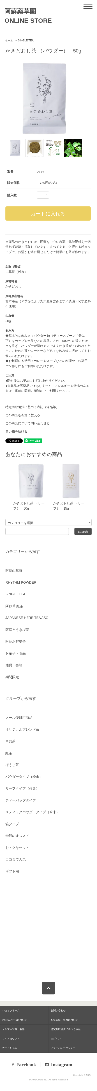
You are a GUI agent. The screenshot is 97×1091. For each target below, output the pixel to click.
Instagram (61, 1064)
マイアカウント (11, 1038)
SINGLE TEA (26, 40)
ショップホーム (11, 1010)
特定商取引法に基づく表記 (66, 1029)
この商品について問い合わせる (27, 423)
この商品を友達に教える (22, 415)
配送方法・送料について (64, 1020)
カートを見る (9, 1047)
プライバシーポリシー (63, 1047)
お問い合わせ (58, 1010)
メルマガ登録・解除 (13, 1029)
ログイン (56, 1038)
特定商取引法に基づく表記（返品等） (32, 407)
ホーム (9, 40)
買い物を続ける (16, 431)
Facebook (26, 1064)
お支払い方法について (14, 1020)
